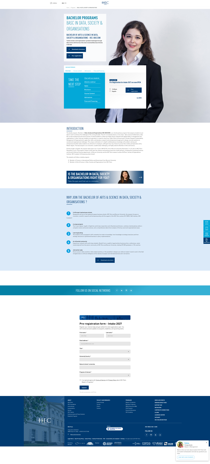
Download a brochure (107, 260)
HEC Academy (129, 412)
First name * (83, 332)
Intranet (157, 417)
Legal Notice (71, 438)
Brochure (87, 90)
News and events (160, 400)
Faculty (98, 404)
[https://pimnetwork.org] (90, 443)
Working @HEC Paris (161, 402)
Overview (68, 71)
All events (139, 98)
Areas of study (100, 402)
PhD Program (129, 408)
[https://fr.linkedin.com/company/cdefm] (136, 443)
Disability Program (72, 416)
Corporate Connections (162, 410)
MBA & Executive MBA (131, 406)
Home (68, 7)
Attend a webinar (90, 82)
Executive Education (131, 410)
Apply (86, 86)
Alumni (157, 412)
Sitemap (123, 438)
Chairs (98, 406)
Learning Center (160, 415)
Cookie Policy (88, 438)
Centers (99, 408)
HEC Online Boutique (161, 420)
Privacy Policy (112, 380)
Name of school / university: (87, 364)
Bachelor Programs (70, 67)
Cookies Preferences (97, 438)
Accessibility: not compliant (113, 438)
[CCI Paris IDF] (114, 428)
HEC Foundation (72, 404)
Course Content (89, 93)
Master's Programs (130, 402)
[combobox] (105, 351)
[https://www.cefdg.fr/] (146, 443)
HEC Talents (71, 412)
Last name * (109, 332)
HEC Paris (70, 402)
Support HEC (158, 405)
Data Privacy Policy (79, 438)
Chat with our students (91, 78)
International (71, 406)
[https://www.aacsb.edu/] (168, 443)
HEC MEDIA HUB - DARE (151, 427)
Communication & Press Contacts (76, 414)
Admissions (88, 71)
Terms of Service (101, 380)
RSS (104, 438)
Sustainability (71, 408)
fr (65, 3)
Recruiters (158, 407)
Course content (78, 71)
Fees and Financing (99, 71)
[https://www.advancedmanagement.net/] (118, 443)
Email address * (84, 340)
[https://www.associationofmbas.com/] (157, 443)
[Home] (105, 3)
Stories (69, 410)
